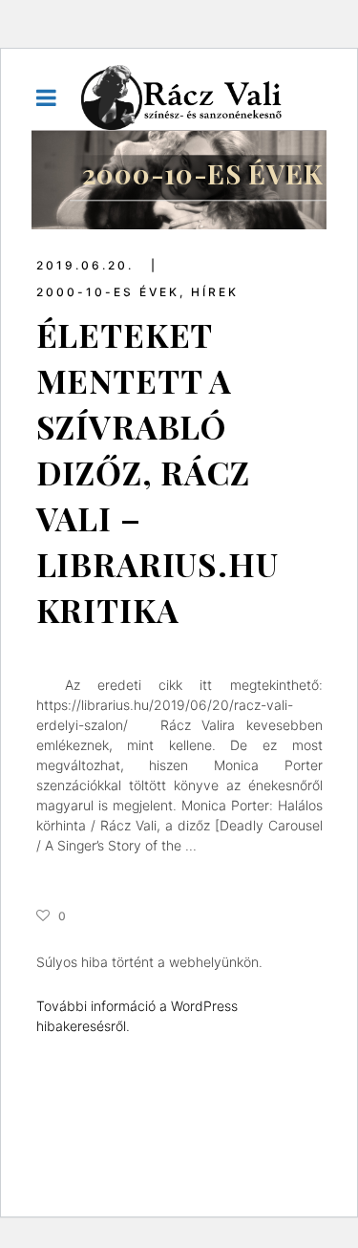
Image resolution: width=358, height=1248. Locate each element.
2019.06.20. (87, 265)
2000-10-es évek (107, 292)
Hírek (215, 292)
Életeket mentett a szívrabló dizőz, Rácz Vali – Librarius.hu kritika (157, 472)
